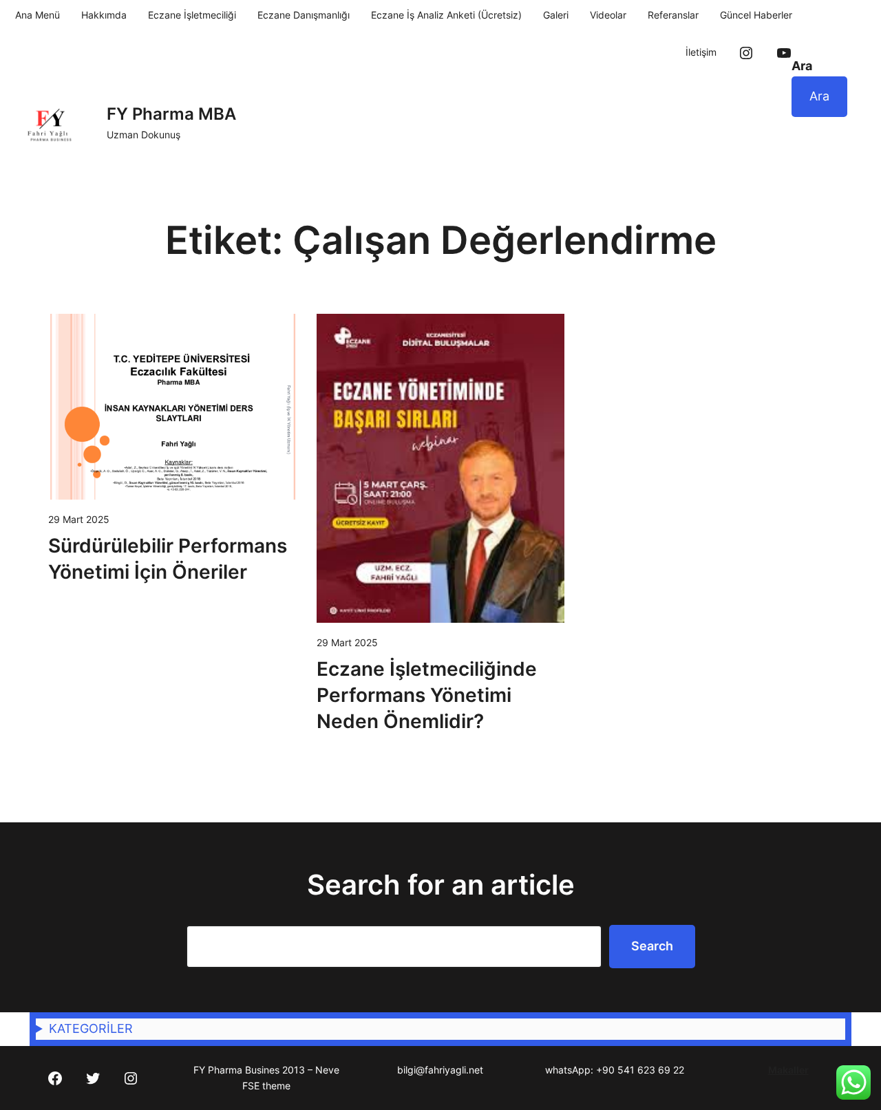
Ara (802, 65)
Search (652, 946)
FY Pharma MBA (171, 114)
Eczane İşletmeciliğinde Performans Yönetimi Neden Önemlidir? (427, 695)
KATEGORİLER (91, 1028)
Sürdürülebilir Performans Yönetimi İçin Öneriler (167, 559)
